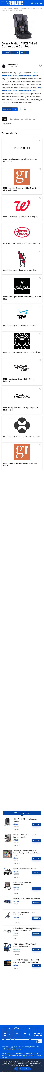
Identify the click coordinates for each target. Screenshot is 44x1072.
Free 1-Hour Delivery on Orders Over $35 (20, 217)
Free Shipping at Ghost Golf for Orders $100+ (22, 352)
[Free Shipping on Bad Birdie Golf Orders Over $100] (22, 286)
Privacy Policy (25, 1069)
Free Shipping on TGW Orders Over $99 (19, 325)
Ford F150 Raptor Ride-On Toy (25, 869)
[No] (41, 1065)
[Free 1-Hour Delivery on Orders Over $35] (22, 206)
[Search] (31, 3)
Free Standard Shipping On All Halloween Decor (20, 464)
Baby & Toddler (20, 9)
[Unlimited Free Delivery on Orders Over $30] (22, 232)
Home (4, 9)
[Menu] (2, 3)
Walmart (16, 829)
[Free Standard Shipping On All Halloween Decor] (22, 452)
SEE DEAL (36, 825)
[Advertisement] (22, 784)
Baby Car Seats (14, 119)
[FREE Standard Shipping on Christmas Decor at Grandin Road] (22, 177)
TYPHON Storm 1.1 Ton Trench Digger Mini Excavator (24, 945)
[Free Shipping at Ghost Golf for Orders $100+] (22, 341)
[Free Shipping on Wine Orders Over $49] (22, 259)
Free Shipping (7, 123)
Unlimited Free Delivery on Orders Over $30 (21, 243)
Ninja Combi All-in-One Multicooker (22, 883)
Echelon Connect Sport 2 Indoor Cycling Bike (26, 913)
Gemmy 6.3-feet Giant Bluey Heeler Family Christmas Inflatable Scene (27, 853)
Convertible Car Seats (28, 119)
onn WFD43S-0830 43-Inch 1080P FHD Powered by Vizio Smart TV (26, 961)
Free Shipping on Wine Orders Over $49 (19, 270)
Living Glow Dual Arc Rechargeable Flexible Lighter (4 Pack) (26, 929)
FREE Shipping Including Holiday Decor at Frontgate (20, 160)
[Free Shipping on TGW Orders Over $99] (22, 314)
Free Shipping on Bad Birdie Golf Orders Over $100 (22, 298)
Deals (10, 9)
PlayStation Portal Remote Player (26, 898)
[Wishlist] (41, 3)
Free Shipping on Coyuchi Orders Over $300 (21, 436)
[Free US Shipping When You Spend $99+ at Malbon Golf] (22, 397)
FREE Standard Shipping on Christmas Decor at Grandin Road (21, 189)
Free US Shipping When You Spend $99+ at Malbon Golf (20, 409)
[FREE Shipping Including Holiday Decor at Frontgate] (22, 148)
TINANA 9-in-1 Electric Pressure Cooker (25, 820)
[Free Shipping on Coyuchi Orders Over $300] (22, 425)
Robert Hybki (12, 64)
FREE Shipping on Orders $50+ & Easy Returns (18, 380)
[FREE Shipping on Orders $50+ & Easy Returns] (22, 368)
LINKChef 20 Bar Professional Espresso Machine (24, 836)
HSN (14, 939)
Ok (16, 1069)
